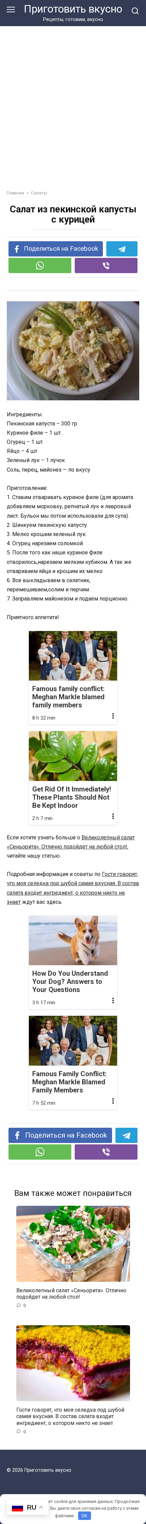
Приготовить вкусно (73, 9)
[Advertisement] (73, 103)
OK (84, 1515)
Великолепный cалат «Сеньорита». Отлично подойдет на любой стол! (71, 1293)
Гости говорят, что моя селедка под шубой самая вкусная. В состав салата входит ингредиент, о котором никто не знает (70, 1416)
